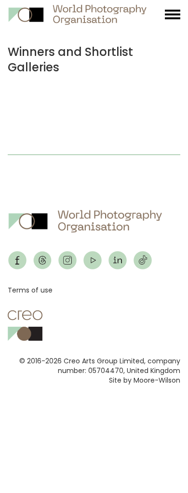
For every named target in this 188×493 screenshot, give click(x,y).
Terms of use (30, 290)
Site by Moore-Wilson (144, 380)
